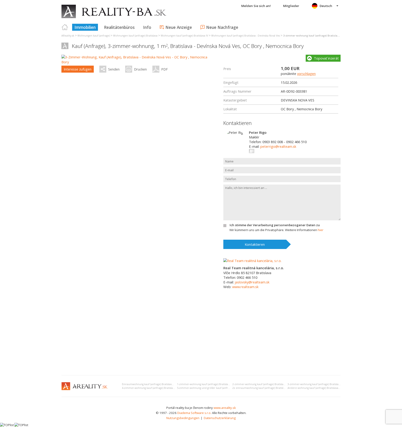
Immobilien (85, 27)
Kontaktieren (255, 244)
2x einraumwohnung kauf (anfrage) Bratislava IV (261, 388)
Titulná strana (64, 27)
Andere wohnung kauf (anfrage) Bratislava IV (314, 388)
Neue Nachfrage (222, 27)
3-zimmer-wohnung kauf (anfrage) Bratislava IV (316, 384)
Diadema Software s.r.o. (194, 413)
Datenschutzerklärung (220, 418)
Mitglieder (291, 6)
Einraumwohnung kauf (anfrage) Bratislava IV (149, 384)
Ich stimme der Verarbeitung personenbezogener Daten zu (275, 225)
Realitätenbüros (119, 27)
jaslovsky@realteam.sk (252, 282)
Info (147, 27)
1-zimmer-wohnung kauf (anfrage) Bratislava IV (205, 384)
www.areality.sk (225, 408)
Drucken (140, 69)
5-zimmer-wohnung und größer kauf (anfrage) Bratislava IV (212, 388)
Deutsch (326, 6)
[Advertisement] (201, 336)
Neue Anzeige (178, 27)
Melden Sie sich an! (256, 6)
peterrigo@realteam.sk (278, 146)
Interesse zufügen (77, 69)
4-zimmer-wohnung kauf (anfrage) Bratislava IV (150, 388)
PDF (164, 69)
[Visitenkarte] (252, 151)
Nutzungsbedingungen (182, 418)
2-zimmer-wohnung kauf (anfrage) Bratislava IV (260, 384)
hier (320, 230)
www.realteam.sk (245, 286)
